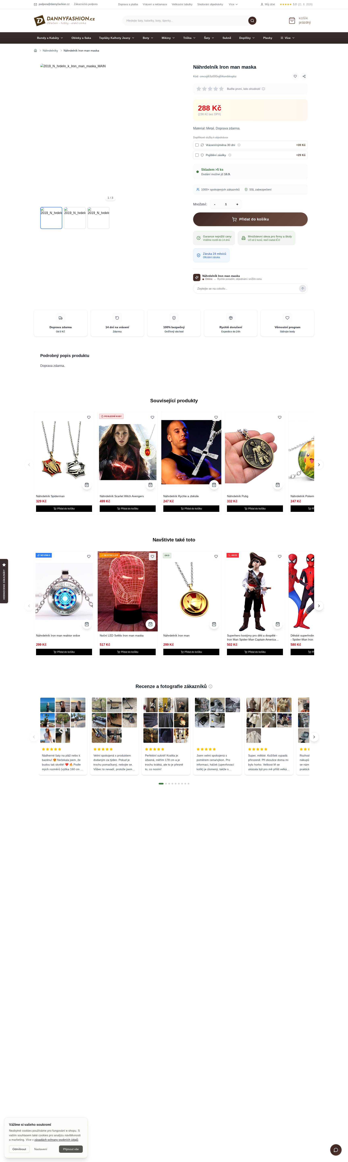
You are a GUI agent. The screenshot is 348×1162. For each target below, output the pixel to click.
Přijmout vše (71, 1149)
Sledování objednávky (210, 4)
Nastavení (40, 1149)
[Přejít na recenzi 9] (188, 783)
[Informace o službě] (239, 145)
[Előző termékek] (29, 606)
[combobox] (190, 21)
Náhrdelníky (50, 50)
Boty (146, 37)
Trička (187, 37)
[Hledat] (252, 21)
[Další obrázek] (175, 134)
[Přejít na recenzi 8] (185, 783)
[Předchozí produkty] (29, 465)
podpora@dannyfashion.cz (54, 4)
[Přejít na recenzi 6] (179, 783)
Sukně (227, 37)
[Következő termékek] (319, 606)
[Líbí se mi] (295, 76)
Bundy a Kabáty (48, 37)
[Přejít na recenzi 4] (172, 783)
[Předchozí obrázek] (46, 134)
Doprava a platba (128, 4)
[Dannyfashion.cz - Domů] (64, 20)
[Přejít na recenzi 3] (169, 783)
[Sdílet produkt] (304, 76)
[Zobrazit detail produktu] (87, 485)
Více (288, 37)
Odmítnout (19, 1149)
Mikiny (166, 37)
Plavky (267, 37)
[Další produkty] (319, 465)
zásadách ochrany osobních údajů (56, 1139)
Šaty (207, 37)
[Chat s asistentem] (336, 1150)
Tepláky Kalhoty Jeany (114, 37)
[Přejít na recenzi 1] (161, 783)
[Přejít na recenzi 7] (182, 783)
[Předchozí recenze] (34, 737)
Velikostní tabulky (182, 4)
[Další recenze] (314, 737)
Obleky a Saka (81, 37)
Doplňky (245, 37)
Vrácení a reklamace (155, 4)
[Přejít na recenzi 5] (175, 783)
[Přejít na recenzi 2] (166, 783)
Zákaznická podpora (85, 4)
